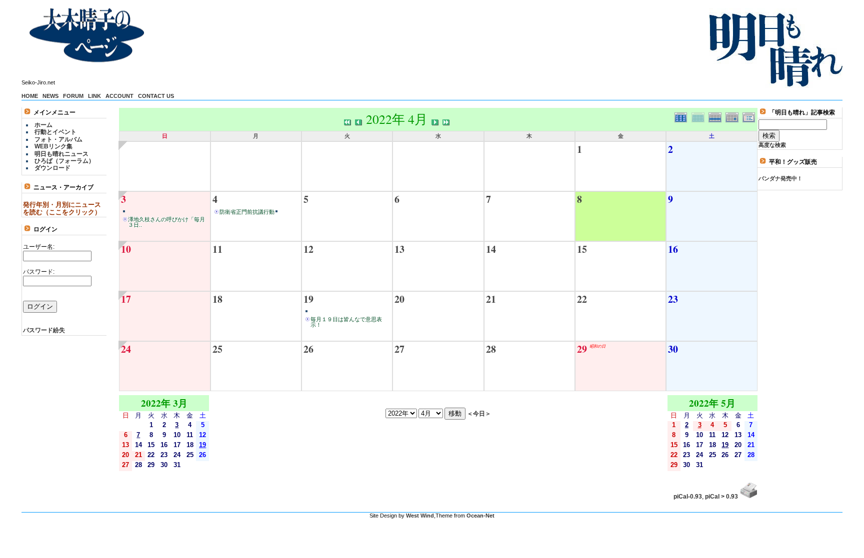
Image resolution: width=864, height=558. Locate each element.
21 (491, 299)
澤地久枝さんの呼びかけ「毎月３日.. (166, 222)
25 (217, 349)
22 (582, 299)
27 (399, 349)
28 (491, 349)
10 (126, 249)
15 (582, 249)
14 (491, 249)
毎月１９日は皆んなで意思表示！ (346, 322)
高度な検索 (772, 145)
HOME (30, 96)
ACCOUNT (120, 96)
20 (399, 299)
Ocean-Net (480, 516)
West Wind (420, 516)
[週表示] (717, 116)
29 (582, 349)
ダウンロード (52, 167)
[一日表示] (734, 116)
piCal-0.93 (688, 496)
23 (673, 299)
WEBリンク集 (53, 146)
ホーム (43, 124)
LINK (94, 96)
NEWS (50, 96)
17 (126, 299)
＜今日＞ (479, 413)
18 (217, 299)
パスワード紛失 (44, 330)
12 (309, 249)
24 (126, 349)
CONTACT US (156, 96)
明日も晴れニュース (61, 153)
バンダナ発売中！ (780, 178)
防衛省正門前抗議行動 (247, 212)
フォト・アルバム (58, 139)
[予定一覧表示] (750, 116)
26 (309, 349)
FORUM (73, 96)
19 (309, 299)
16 (673, 249)
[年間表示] (683, 116)
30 (673, 349)
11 (217, 249)
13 (399, 249)
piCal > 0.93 (721, 496)
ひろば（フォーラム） (64, 160)
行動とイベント (55, 131)
